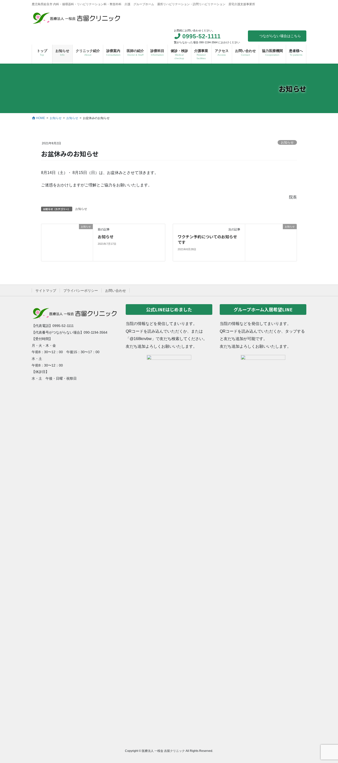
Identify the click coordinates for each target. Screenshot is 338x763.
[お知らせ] (67, 242)
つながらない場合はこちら (280, 36)
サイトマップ (45, 291)
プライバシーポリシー (80, 291)
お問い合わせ (115, 291)
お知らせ (287, 142)
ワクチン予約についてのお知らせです (207, 239)
